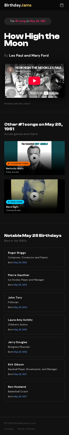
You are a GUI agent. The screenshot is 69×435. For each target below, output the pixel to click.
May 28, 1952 (20, 262)
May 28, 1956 (20, 351)
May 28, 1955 (20, 329)
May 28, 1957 (20, 374)
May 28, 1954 (20, 307)
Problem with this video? (17, 103)
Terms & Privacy (27, 428)
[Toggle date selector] (62, 5)
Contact (9, 428)
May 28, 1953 (20, 284)
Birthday (17, 5)
